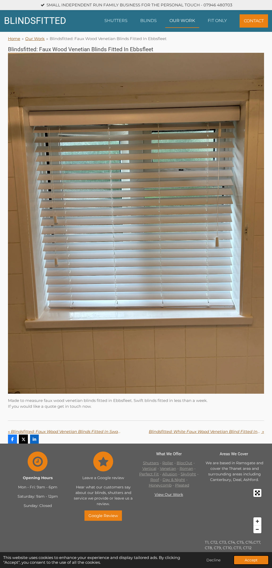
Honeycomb (160, 485)
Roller (167, 463)
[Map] (234, 511)
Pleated (182, 485)
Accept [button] (251, 560)
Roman (186, 468)
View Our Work (169, 494)
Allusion (169, 474)
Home (14, 38)
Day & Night (174, 479)
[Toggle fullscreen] (257, 493)
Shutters (151, 463)
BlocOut (184, 463)
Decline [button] (213, 560)
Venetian (168, 468)
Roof (154, 479)
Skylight (188, 474)
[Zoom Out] (257, 529)
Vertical (149, 468)
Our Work (35, 38)
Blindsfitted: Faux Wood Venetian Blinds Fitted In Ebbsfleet (108, 38)
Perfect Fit (149, 474)
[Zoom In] (257, 521)
